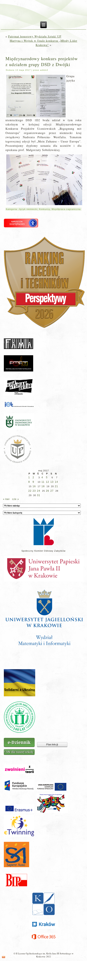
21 (56, 486)
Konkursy (44, 209)
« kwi (6, 499)
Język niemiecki (28, 209)
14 (56, 481)
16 (34, 486)
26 (47, 490)
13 (52, 481)
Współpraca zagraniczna (66, 209)
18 (43, 486)
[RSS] (3, 957)
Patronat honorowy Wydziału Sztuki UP (34, 36)
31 (38, 495)
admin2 (44, 70)
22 (30, 490)
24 (38, 490)
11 (43, 481)
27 (52, 490)
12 (47, 481)
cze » (15, 499)
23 (34, 490)
